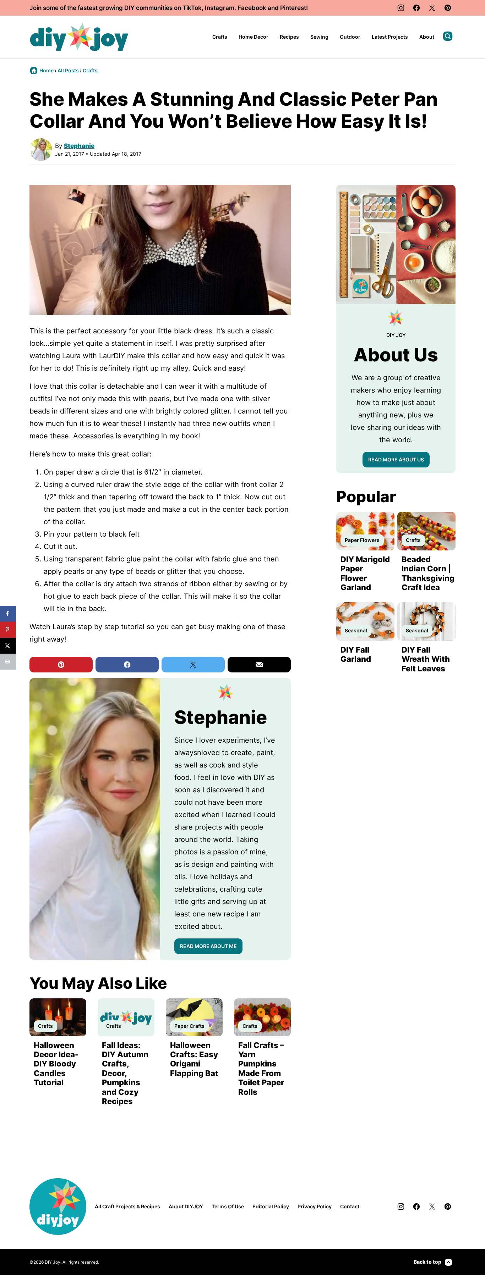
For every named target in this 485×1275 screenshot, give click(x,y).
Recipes (289, 37)
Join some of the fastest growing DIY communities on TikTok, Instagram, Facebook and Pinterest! (168, 7)
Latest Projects (390, 37)
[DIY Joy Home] (79, 37)
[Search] (448, 36)
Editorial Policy (270, 1206)
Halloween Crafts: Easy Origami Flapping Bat (194, 1059)
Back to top (427, 1262)
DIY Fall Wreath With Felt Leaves (426, 659)
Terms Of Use (228, 1206)
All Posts (68, 70)
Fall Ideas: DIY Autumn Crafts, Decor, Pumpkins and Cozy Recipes (125, 1073)
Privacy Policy (315, 1206)
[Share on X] (8, 646)
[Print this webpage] (8, 662)
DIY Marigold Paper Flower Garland (365, 573)
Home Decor (253, 37)
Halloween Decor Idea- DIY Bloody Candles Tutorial (56, 1064)
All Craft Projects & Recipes (127, 1206)
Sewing (319, 37)
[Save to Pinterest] (8, 630)
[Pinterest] (448, 8)
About (426, 37)
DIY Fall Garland (355, 654)
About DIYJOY (186, 1206)
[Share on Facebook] (8, 614)
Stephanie (79, 145)
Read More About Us (396, 459)
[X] (432, 8)
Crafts (219, 37)
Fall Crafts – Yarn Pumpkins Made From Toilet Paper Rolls (261, 1069)
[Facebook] (416, 8)
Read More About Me (208, 946)
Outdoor (350, 37)
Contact (349, 1206)
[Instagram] (401, 8)
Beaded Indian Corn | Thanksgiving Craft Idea (428, 573)
